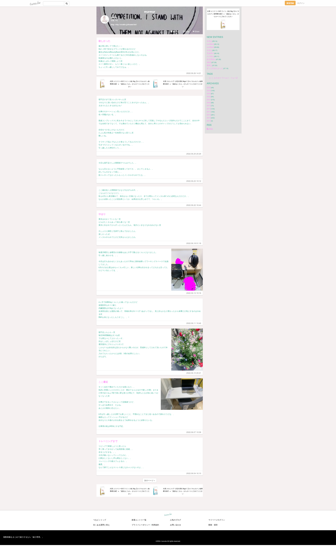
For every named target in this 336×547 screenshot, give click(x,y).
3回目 (209, 62)
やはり (102, 214)
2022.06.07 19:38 (193, 432)
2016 (209, 114)
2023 (209, 93)
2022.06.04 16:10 (193, 473)
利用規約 (155, 524)
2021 (209, 99)
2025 (209, 87)
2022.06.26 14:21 (193, 73)
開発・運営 (213, 524)
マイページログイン (216, 519)
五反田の (210, 53)
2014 (209, 120)
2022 (209, 96)
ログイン (301, 3)
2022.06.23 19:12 (193, 181)
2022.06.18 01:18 (193, 243)
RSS (211, 129)
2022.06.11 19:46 (193, 323)
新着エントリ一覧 (139, 519)
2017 (209, 111)
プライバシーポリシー (141, 524)
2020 (209, 102)
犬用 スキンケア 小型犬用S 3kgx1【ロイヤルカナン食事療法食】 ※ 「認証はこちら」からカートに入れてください (183, 84)
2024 (209, 90)
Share (196, 31)
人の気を (210, 56)
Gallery (175, 31)
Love (187, 31)
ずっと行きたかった (215, 68)
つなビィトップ (99, 519)
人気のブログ (175, 519)
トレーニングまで (108, 441)
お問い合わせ (175, 524)
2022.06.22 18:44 (193, 205)
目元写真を (211, 59)
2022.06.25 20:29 (193, 153)
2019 (209, 105)
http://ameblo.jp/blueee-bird (126, 24)
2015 (209, 117)
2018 (209, 108)
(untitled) (210, 44)
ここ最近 (103, 381)
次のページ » (149, 480)
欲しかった (104, 41)
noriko (114, 17)
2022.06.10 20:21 (193, 373)
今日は (209, 41)
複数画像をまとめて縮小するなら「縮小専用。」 (23, 537)
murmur (149, 11)
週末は (209, 65)
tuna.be (168, 514)
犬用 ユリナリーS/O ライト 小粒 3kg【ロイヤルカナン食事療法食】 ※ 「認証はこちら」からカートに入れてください (130, 84)
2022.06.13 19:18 (193, 293)
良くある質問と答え (101, 524)
